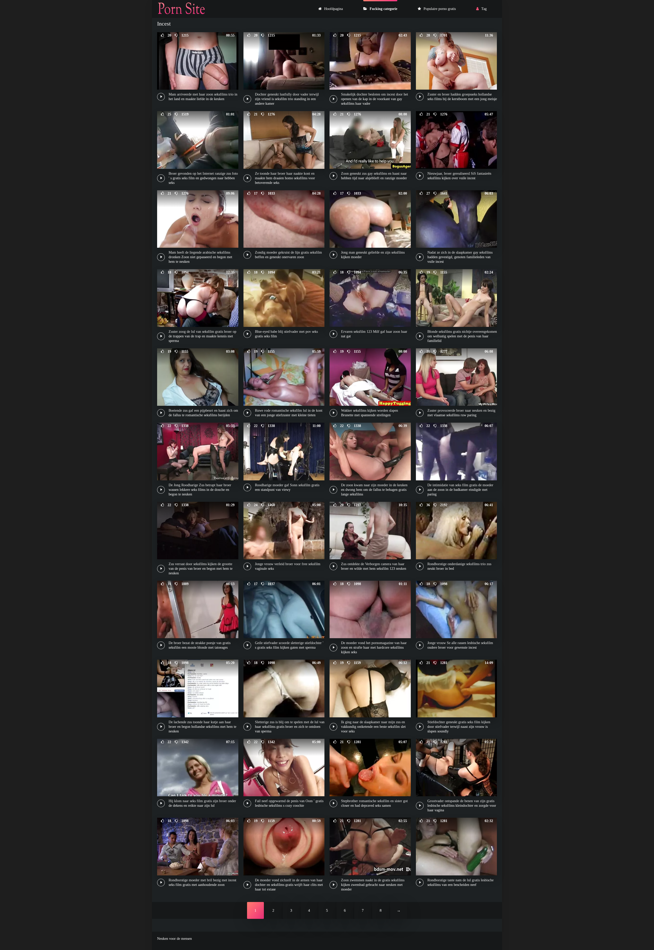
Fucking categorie (383, 9)
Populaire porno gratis (440, 9)
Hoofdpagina (333, 9)
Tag (484, 9)
